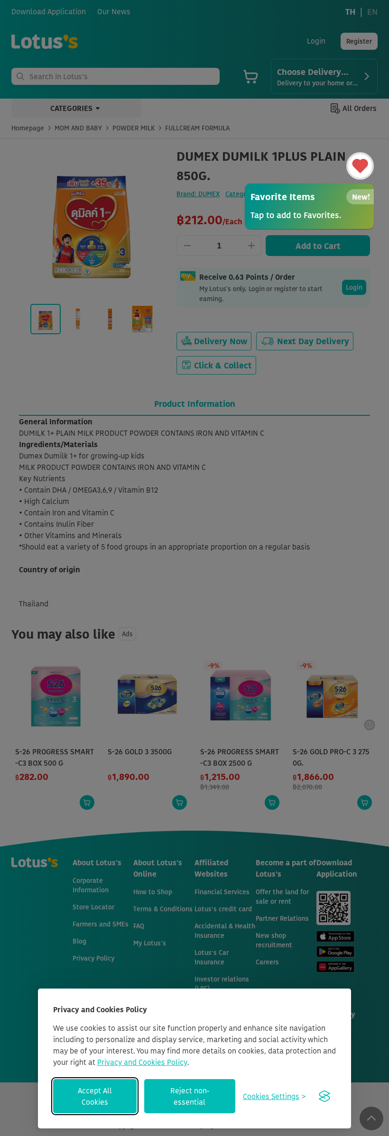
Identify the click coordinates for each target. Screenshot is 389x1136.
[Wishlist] (360, 166)
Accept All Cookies (95, 1096)
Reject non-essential (189, 1096)
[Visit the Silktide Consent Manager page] (324, 1096)
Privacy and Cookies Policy (142, 1062)
